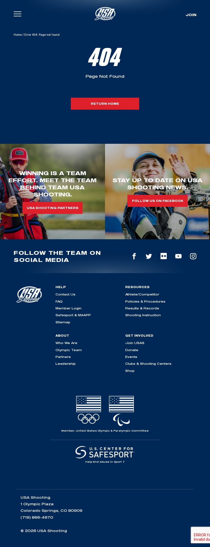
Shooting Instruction (143, 315)
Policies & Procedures (145, 301)
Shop (130, 370)
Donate (131, 350)
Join (191, 15)
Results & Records (142, 308)
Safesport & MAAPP (73, 315)
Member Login (68, 308)
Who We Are (66, 343)
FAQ (59, 301)
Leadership (66, 363)
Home (18, 34)
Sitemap (63, 322)
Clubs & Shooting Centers (148, 363)
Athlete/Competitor (142, 294)
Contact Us (65, 294)
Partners (63, 356)
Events (131, 356)
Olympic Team (69, 350)
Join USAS (134, 343)
